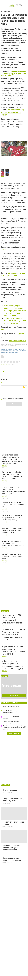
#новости (21, 349)
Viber (2, 330)
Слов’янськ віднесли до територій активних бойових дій (13, 504)
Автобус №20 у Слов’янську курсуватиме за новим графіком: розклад (12, 517)
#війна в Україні (4, 352)
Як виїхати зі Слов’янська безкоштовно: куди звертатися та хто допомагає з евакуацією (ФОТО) (13, 634)
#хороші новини (4, 351)
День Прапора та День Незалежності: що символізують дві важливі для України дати (14, 490)
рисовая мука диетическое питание (13, 823)
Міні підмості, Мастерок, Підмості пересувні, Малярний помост (12, 847)
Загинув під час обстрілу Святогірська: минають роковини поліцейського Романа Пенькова (12, 475)
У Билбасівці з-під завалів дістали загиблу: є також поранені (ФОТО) (12, 530)
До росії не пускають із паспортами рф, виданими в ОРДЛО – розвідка (15, 320)
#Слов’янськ (4, 349)
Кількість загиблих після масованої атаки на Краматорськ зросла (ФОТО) (13, 543)
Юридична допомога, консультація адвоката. (11, 859)
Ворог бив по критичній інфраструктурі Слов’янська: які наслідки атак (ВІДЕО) (13, 650)
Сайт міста (7, 356)
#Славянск (15, 349)
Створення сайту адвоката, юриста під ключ (13, 800)
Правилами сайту (6, 400)
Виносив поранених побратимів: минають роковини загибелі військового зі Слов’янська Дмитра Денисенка (12, 459)
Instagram (20, 334)
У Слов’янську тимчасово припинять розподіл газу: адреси (12, 556)
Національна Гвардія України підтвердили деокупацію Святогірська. (14, 73)
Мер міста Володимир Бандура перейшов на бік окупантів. (12, 112)
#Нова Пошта (22, 351)
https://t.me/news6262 (17, 340)
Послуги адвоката (9, 790)
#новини (10, 349)
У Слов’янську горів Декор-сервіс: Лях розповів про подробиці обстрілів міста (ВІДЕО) (12, 665)
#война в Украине (13, 352)
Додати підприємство (14, 733)
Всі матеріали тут (14, 695)
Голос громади (11, 685)
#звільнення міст (13, 351)
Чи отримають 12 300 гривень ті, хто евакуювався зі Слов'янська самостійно (12, 619)
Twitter (4, 249)
